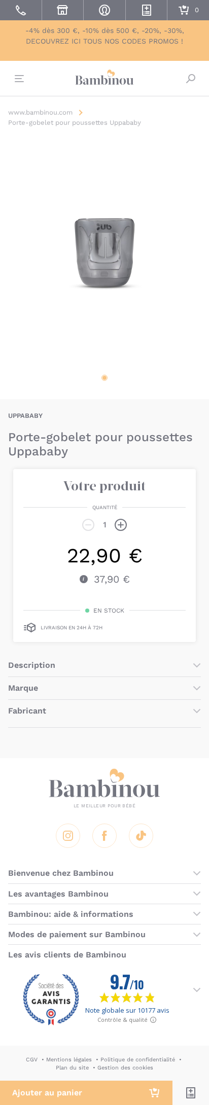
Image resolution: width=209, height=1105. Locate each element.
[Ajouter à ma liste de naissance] (190, 1093)
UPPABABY (25, 415)
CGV (32, 1059)
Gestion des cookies (125, 1067)
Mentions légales (69, 1059)
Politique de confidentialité (137, 1059)
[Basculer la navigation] (18, 78)
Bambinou (104, 77)
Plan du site (72, 1067)
